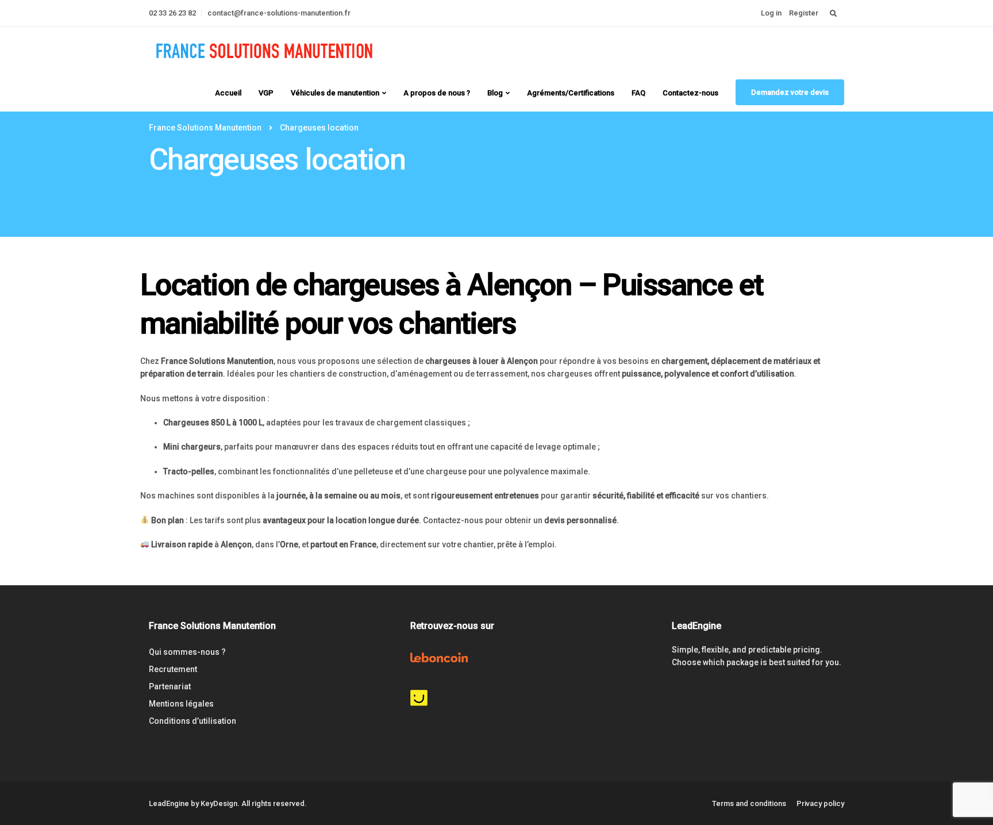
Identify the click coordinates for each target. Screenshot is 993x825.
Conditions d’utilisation (192, 721)
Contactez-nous (690, 93)
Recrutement (173, 669)
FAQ (638, 93)
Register (803, 13)
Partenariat (170, 686)
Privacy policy (820, 803)
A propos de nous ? (436, 93)
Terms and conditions (749, 803)
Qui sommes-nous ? (187, 652)
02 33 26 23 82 (172, 13)
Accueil (228, 93)
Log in (771, 13)
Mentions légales (181, 703)
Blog (495, 93)
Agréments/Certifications (570, 93)
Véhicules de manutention (335, 93)
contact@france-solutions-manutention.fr (279, 13)
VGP (266, 93)
